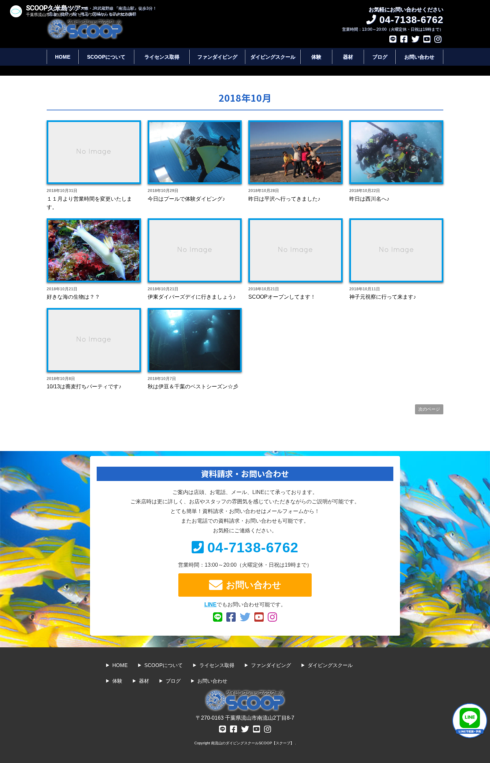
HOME (62, 57)
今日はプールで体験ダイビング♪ (186, 199)
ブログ (379, 57)
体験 (316, 57)
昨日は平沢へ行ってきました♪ (284, 199)
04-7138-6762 (252, 547)
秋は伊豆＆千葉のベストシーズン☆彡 (193, 386)
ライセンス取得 (161, 57)
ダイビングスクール (272, 57)
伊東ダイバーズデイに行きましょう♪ (192, 297)
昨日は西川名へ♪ (369, 199)
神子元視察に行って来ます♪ (382, 297)
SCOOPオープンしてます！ (282, 297)
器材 (348, 57)
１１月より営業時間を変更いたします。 (89, 203)
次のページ (429, 409)
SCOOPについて (106, 57)
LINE (210, 604)
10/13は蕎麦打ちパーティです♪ (84, 386)
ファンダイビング (217, 57)
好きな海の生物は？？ (73, 297)
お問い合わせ (419, 57)
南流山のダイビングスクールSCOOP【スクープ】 (253, 743)
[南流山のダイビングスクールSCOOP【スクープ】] (85, 21)
